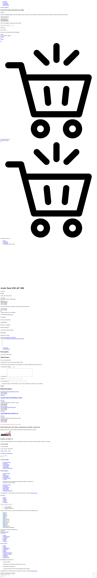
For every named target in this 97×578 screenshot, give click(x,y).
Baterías (5, 551)
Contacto (5, 479)
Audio (4, 545)
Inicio (4, 240)
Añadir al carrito (4, 301)
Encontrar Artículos (4, 20)
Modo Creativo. (34, 493)
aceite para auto (12, 338)
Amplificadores (6, 536)
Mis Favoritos (6, 5)
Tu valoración (4, 376)
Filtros (4, 550)
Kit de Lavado (6, 557)
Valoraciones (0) (6, 349)
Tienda (4, 474)
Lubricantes (5, 241)
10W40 (4, 338)
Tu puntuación (4, 366)
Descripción (5, 347)
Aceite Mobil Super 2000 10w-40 (9, 413)
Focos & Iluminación (7, 552)
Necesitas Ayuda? (7, 462)
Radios (4, 540)
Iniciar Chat (10, 314)
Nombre (3, 378)
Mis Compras (6, 465)
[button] (4, 303)
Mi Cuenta (5, 2)
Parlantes (5, 538)
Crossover (5, 537)
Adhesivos (5, 556)
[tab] (49, 347)
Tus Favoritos (6, 467)
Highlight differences (9, 508)
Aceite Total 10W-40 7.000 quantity (8, 299)
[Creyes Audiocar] (5, 7)
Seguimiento (5, 4)
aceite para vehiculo (20, 338)
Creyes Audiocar (6, 473)
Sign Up (9, 35)
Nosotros (5, 1)
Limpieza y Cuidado (7, 554)
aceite (7, 338)
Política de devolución (7, 468)
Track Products (6, 464)
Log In (2, 34)
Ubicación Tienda (7, 478)
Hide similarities (7, 507)
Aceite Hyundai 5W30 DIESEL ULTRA (11, 397)
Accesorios (5, 555)
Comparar (3, 395)
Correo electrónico (5, 381)
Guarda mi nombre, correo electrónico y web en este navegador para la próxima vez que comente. (22, 383)
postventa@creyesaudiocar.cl (7, 453)
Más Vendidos (6, 475)
